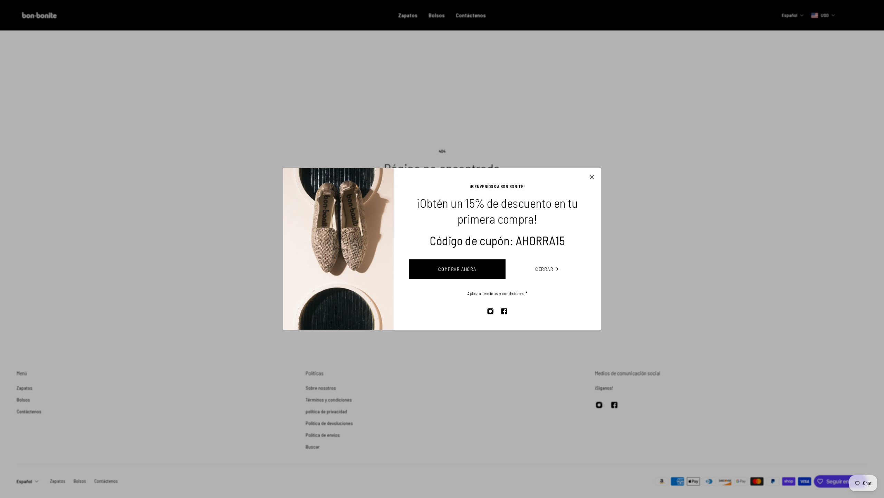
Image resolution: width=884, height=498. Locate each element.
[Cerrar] (592, 177)
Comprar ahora (457, 269)
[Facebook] (504, 311)
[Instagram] (490, 311)
